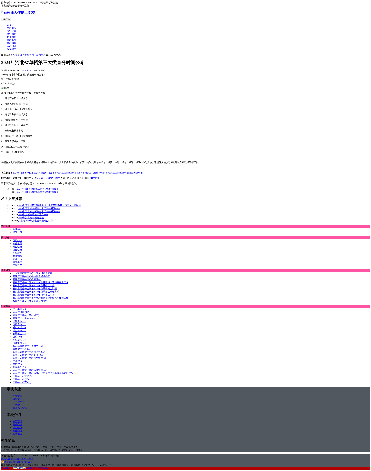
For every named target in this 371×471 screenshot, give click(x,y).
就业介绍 (17, 424)
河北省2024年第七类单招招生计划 (35, 220)
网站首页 (17, 54)
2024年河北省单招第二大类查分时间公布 (38, 189)
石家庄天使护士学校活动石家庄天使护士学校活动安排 (43, 373)
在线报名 (11, 46)
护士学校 (19, 309)
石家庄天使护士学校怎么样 (29, 352)
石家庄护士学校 (23, 318)
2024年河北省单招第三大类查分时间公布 (33, 172)
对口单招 (19, 327)
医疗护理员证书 (23, 376)
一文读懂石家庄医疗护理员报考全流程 (32, 273)
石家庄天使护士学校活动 (28, 346)
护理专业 (19, 321)
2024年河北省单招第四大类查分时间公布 (38, 192)
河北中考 (19, 342)
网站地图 (5, 458)
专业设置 (11, 31)
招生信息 (11, 37)
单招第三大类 (131, 172)
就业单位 (17, 262)
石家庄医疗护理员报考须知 (27, 279)
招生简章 (19, 330)
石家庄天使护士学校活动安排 (30, 370)
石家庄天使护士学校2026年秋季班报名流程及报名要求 (40, 282)
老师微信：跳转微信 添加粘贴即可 (25, 468)
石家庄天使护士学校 (49, 178)
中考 (17, 361)
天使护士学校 (22, 349)
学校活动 (19, 339)
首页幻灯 (17, 240)
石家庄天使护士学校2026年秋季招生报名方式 (36, 291)
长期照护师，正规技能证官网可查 (30, 301)
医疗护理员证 (22, 382)
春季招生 (19, 333)
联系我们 (11, 49)
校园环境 (17, 421)
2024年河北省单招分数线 (31, 217)
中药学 (16, 405)
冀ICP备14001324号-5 (22, 458)
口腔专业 (19, 324)
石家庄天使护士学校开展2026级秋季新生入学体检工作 (40, 297)
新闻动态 (41, 54)
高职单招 (19, 367)
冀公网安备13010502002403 (18, 462)
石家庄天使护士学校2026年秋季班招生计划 (35, 288)
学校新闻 (11, 40)
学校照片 (11, 43)
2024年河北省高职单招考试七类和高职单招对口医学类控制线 (49, 205)
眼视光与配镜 (20, 408)
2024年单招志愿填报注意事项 (33, 214)
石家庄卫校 (21, 312)
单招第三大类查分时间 (94, 172)
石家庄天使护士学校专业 (28, 355)
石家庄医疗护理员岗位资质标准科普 (31, 276)
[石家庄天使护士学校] (18, 12)
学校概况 (11, 28)
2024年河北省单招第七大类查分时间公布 (39, 208)
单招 (140, 172)
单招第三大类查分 (115, 172)
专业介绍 (17, 430)
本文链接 (95, 178)
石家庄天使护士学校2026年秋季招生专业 (33, 285)
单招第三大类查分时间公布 (68, 172)
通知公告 (17, 232)
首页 (9, 25)
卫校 (17, 336)
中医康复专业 (20, 402)
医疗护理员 (21, 379)
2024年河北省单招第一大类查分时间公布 (39, 211)
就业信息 (11, 34)
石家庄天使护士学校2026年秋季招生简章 (33, 294)
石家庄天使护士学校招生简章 (30, 358)
